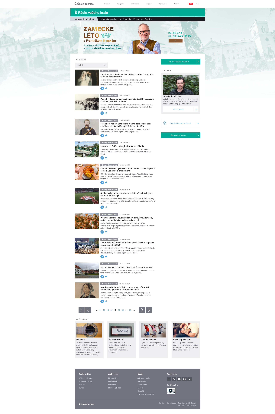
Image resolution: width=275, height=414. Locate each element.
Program (120, 4)
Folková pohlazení (181, 339)
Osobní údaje (171, 403)
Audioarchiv (125, 19)
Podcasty (137, 19)
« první (82, 310)
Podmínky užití (183, 403)
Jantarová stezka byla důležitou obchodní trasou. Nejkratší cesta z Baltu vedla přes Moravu (127, 169)
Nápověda (142, 381)
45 (104, 310)
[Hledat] (197, 4)
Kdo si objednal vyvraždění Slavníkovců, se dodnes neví (126, 267)
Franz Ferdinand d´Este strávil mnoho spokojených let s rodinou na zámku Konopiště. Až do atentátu (125, 125)
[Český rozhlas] (84, 4)
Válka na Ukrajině (85, 378)
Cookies (161, 403)
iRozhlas (107, 4)
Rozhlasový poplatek (146, 394)
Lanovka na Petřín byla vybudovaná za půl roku (122, 146)
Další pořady (82, 319)
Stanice (148, 4)
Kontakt (141, 391)
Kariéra (140, 388)
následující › (142, 310)
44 (100, 310)
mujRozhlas (135, 4)
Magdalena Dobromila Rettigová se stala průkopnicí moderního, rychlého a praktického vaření (124, 288)
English (193, 403)
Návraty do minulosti (172, 96)
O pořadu (166, 71)
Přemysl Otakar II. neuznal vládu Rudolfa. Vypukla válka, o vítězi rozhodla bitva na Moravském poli (126, 219)
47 (111, 310)
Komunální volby (85, 381)
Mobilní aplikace (114, 388)
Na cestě (80, 339)
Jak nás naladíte (109, 19)
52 (130, 310)
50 (123, 310)
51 (126, 310)
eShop (81, 388)
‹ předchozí (88, 310)
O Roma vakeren (149, 339)
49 (119, 310)
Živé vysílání (113, 378)
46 (108, 310)
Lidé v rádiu (142, 385)
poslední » (149, 310)
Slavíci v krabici (116, 339)
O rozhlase (163, 4)
